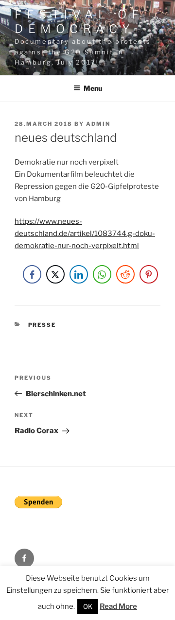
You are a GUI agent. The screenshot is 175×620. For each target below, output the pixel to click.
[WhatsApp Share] (102, 274)
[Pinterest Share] (149, 274)
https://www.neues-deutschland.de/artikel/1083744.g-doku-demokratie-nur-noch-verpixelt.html (85, 233)
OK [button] (87, 606)
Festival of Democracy (79, 21)
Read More (118, 606)
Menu (93, 88)
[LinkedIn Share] (79, 274)
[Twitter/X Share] (55, 274)
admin (98, 123)
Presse (42, 324)
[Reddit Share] (125, 274)
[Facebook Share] (32, 274)
